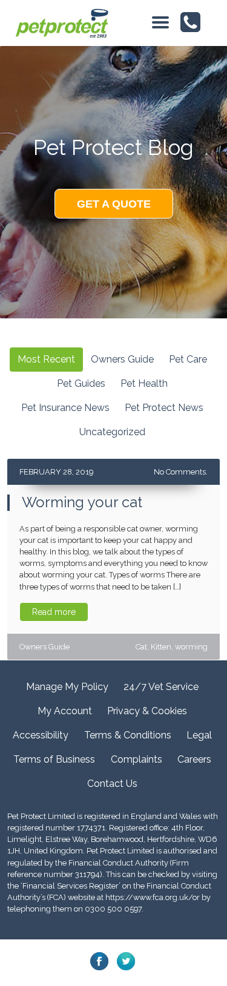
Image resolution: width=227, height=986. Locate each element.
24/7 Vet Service (161, 686)
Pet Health (144, 383)
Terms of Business (54, 759)
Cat (141, 646)
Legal (199, 735)
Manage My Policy (67, 686)
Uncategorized (112, 432)
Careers (194, 759)
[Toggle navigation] (160, 23)
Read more (54, 612)
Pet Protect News (164, 407)
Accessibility (40, 735)
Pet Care (188, 359)
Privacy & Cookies (147, 711)
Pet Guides (81, 383)
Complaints (136, 759)
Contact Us (112, 783)
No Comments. (181, 471)
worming (191, 646)
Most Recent (46, 359)
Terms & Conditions (127, 735)
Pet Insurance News (65, 407)
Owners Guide (122, 359)
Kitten (161, 646)
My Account (65, 711)
